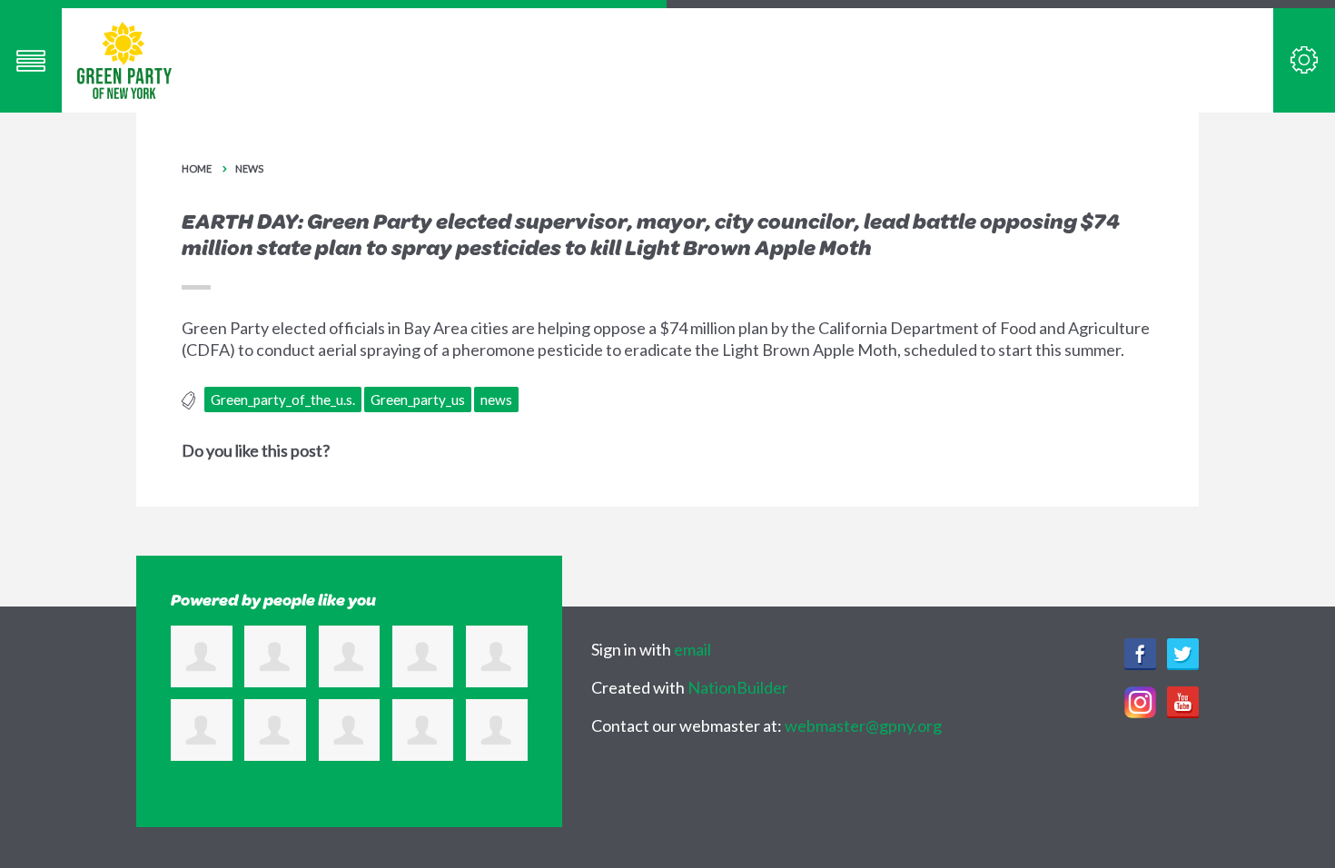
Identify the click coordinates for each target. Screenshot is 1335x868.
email (692, 649)
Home (197, 168)
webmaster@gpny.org (863, 725)
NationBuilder (737, 687)
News (249, 168)
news (496, 399)
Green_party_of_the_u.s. (283, 399)
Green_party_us (418, 399)
